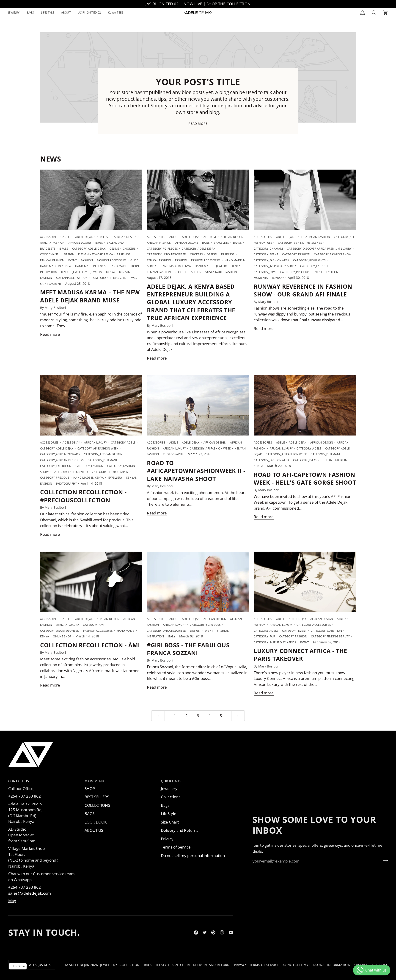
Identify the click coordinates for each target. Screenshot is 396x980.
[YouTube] (231, 932)
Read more (198, 123)
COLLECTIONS (97, 805)
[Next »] (238, 715)
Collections (170, 796)
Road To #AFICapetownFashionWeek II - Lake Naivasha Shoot (196, 471)
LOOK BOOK (96, 822)
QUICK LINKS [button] (171, 781)
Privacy (167, 838)
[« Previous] (158, 715)
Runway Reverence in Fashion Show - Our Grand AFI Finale (303, 290)
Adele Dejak (79, 965)
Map (12, 900)
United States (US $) (29, 965)
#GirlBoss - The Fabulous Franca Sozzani (188, 649)
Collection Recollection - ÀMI (90, 645)
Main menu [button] (94, 781)
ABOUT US (94, 830)
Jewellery (169, 788)
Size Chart (170, 822)
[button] (15, 13)
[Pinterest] (213, 932)
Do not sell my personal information (193, 855)
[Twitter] (205, 932)
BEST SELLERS (97, 796)
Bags (165, 805)
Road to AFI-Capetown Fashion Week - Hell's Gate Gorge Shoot (305, 478)
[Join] (384, 860)
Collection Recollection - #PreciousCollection (83, 496)
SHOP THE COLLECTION (228, 3)
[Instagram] (222, 932)
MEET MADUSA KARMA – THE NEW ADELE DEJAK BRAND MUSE (90, 296)
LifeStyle (168, 813)
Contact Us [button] (18, 781)
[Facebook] (196, 932)
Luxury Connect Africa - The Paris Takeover (300, 654)
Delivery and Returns (179, 830)
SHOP (90, 788)
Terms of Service (176, 847)
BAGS (89, 813)
